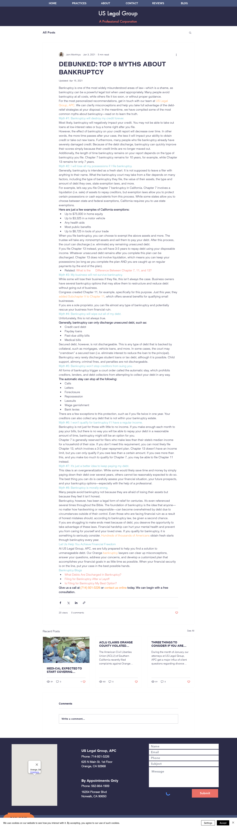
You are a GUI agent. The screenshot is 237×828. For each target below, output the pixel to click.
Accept (223, 822)
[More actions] (176, 54)
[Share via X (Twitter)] (68, 602)
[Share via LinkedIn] (76, 602)
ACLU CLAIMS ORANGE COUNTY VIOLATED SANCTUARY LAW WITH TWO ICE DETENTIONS (116, 644)
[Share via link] (84, 602)
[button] (190, 32)
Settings (208, 822)
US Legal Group (118, 13)
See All (190, 630)
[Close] (233, 822)
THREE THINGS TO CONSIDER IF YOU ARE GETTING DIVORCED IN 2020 (167, 644)
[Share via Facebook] (60, 602)
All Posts (49, 32)
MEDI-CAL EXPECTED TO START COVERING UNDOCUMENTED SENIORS (64, 670)
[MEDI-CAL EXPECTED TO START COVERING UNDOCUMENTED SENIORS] (66, 650)
